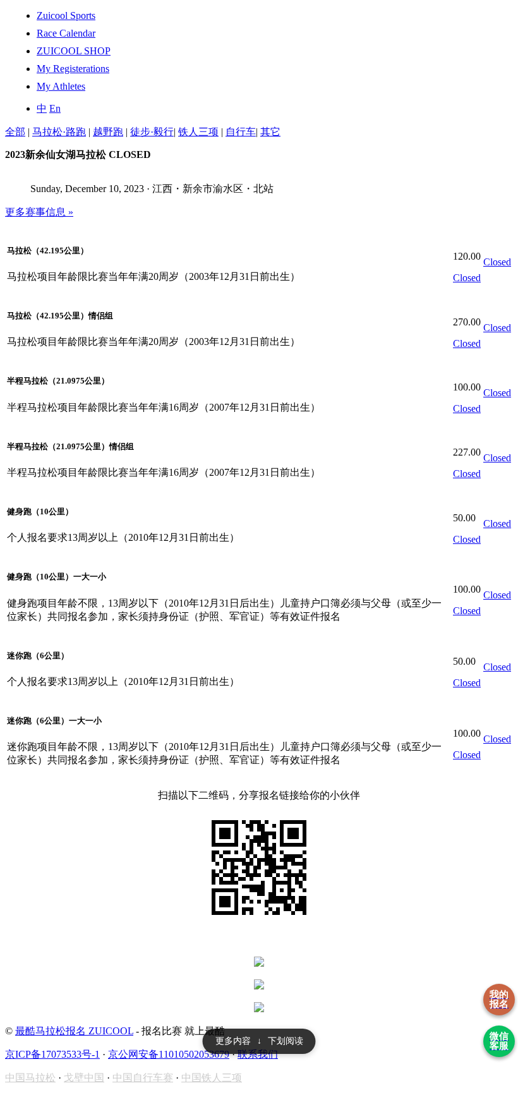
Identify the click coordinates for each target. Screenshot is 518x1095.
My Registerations (73, 68)
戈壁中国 (84, 1077)
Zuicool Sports (66, 15)
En (55, 108)
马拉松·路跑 (59, 131)
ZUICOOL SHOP (74, 50)
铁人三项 (198, 131)
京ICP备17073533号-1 (52, 1054)
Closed (467, 277)
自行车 (241, 131)
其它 (270, 131)
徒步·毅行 (152, 131)
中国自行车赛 (142, 1077)
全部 (15, 131)
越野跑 (108, 131)
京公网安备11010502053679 (168, 1054)
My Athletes (61, 86)
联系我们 (258, 1054)
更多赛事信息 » (39, 212)
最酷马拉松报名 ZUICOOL (74, 1030)
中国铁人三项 (211, 1077)
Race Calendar (66, 33)
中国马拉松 (30, 1077)
